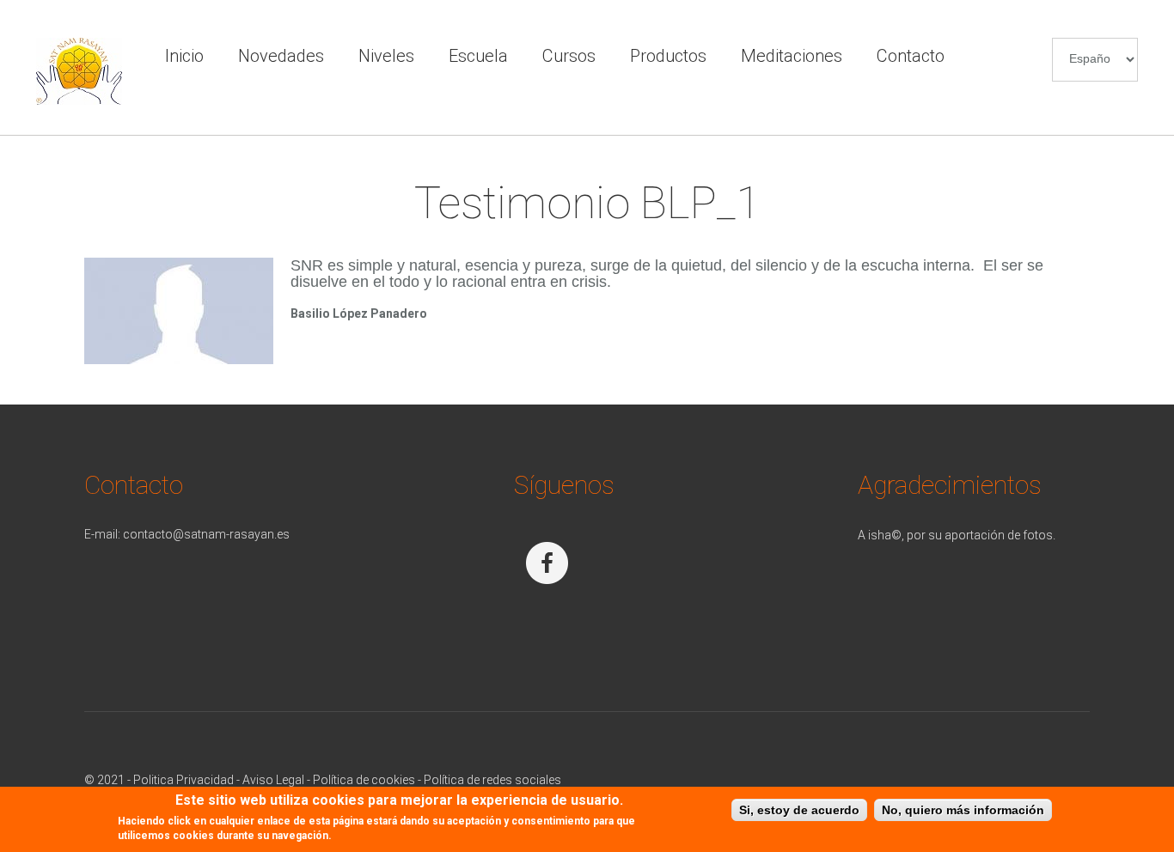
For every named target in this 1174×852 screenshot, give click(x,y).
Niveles (386, 56)
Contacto (911, 56)
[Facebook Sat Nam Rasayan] (549, 535)
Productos (668, 56)
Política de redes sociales (492, 780)
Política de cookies (364, 780)
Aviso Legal (273, 780)
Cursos (569, 56)
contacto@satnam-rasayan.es (206, 534)
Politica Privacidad (183, 780)
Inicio (184, 56)
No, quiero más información (963, 810)
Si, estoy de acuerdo (799, 810)
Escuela (478, 56)
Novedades (281, 56)
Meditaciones (791, 56)
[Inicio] (79, 45)
